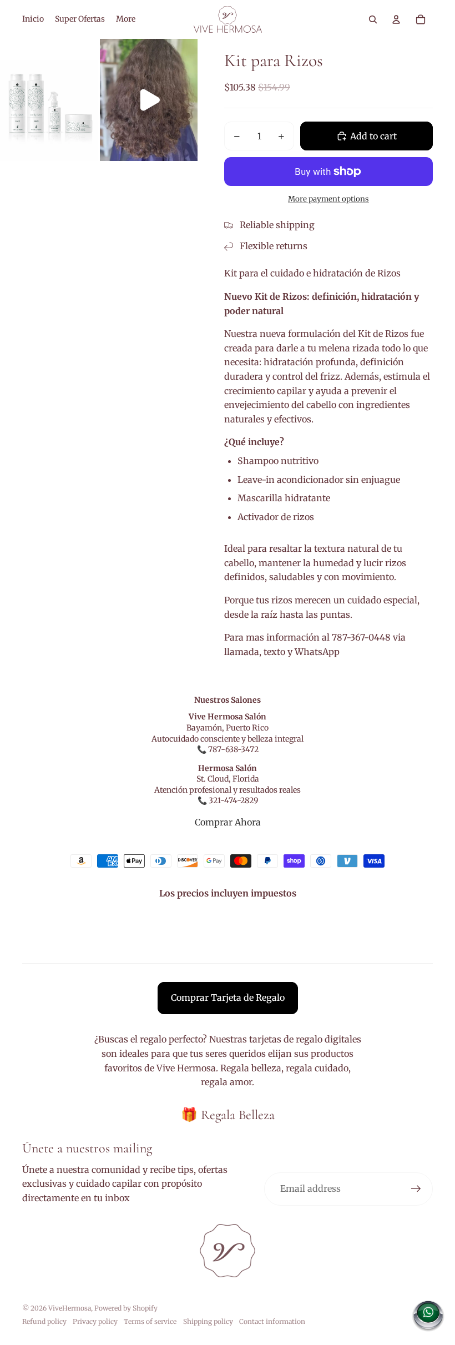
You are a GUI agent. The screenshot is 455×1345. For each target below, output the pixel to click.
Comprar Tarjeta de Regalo (228, 997)
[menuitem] (33, 19)
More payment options (328, 199)
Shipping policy (208, 1321)
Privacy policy (95, 1321)
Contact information (272, 1321)
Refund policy (44, 1321)
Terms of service (150, 1321)
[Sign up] (416, 1189)
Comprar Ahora (228, 822)
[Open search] (373, 19)
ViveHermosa (69, 1308)
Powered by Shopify (126, 1308)
